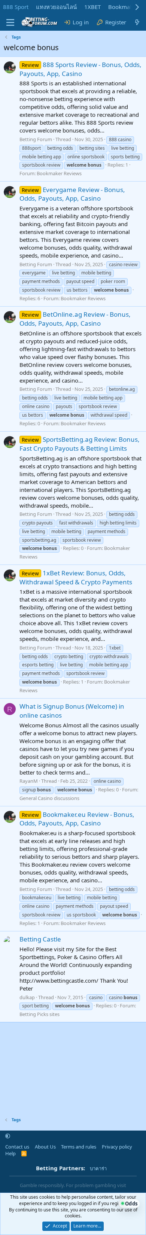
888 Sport (15, 6)
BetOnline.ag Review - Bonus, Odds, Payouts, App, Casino (75, 319)
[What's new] (137, 22)
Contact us (17, 1146)
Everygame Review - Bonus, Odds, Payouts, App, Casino (72, 194)
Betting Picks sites (39, 1014)
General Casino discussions (49, 798)
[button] (8, 1136)
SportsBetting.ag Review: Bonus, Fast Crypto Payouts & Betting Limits (79, 444)
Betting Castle (40, 939)
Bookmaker (123, 6)
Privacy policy (117, 1146)
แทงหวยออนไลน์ (56, 6)
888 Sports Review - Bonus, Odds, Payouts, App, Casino (80, 69)
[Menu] (10, 22)
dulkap (27, 997)
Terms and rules (78, 1146)
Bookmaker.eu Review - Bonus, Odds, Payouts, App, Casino (76, 819)
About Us (45, 1146)
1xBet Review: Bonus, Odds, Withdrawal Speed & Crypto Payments (75, 577)
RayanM (28, 781)
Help (10, 1153)
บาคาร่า (98, 1168)
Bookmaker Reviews (59, 173)
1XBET (92, 6)
